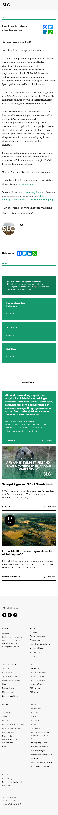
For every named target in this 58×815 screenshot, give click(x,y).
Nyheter (6, 507)
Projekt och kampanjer (12, 728)
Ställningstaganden (38, 743)
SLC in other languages (40, 766)
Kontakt (6, 628)
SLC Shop (6, 708)
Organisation (35, 708)
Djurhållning (7, 672)
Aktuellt (34, 628)
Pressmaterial (8, 732)
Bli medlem (35, 758)
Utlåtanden (10, 440)
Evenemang (35, 640)
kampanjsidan (33, 192)
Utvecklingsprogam (38, 728)
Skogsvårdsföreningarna (41, 755)
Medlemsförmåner (38, 672)
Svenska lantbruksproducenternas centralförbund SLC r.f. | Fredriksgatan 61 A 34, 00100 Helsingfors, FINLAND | (14, 640)
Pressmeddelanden (11, 577)
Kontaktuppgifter (9, 779)
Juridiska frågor (37, 684)
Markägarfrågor (37, 676)
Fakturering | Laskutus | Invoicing (12, 783)
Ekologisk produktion (11, 680)
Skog (4, 684)
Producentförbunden (39, 747)
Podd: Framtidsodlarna (40, 644)
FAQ (4, 747)
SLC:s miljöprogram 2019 (41, 732)
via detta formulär (26, 184)
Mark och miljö (8, 692)
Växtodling (6, 668)
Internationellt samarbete (41, 762)
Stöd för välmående (38, 680)
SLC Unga (34, 692)
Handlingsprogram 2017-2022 (41, 737)
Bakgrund (34, 720)
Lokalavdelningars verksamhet (10, 741)
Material (6, 705)
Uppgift (33, 716)
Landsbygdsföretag (11, 696)
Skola (4, 716)
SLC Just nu (35, 688)
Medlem (33, 664)
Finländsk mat (8, 688)
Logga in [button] (46, 5)
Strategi (33, 724)
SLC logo (6, 712)
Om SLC (33, 705)
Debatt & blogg (36, 648)
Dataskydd (7, 736)
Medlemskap (35, 668)
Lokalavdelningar (37, 751)
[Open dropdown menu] (54, 5)
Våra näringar (9, 664)
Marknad (6, 720)
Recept (33, 656)
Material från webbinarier (13, 724)
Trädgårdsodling (9, 676)
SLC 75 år (34, 712)
